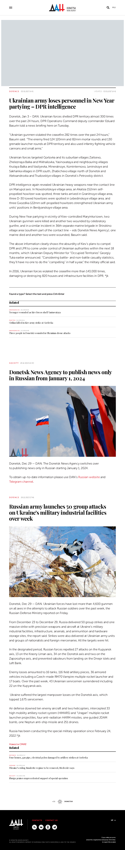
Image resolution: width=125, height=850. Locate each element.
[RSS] (34, 827)
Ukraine (12, 765)
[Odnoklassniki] (47, 827)
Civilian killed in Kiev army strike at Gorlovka (31, 322)
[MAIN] (54, 827)
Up (112, 820)
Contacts (37, 820)
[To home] (62, 7)
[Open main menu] (10, 7)
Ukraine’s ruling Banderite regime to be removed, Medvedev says (41, 767)
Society (14, 363)
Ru (114, 7)
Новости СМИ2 (17, 744)
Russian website (89, 477)
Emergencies (14, 310)
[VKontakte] (41, 827)
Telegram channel (21, 481)
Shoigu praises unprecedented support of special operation (38, 778)
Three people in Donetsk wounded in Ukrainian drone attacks (39, 333)
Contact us (51, 820)
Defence (14, 91)
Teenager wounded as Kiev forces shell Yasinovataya (35, 312)
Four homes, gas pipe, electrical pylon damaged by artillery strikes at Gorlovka (48, 757)
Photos (12, 320)
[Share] (3, 107)
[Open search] (108, 7)
